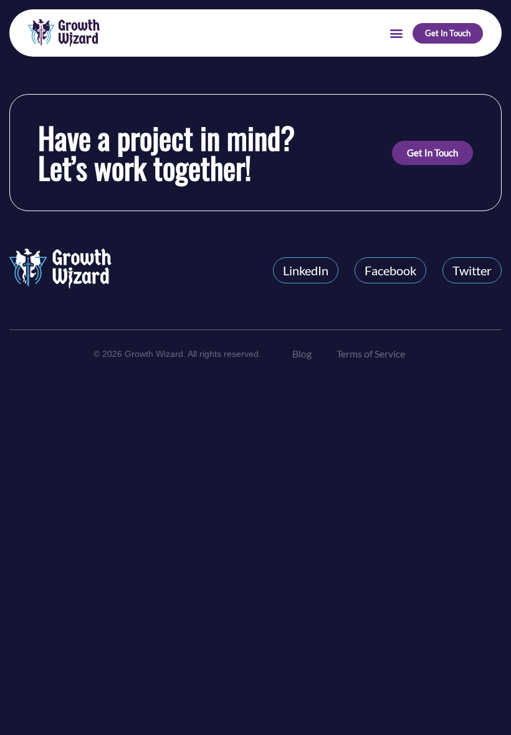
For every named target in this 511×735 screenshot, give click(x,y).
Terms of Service (371, 353)
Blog (302, 353)
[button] (396, 33)
